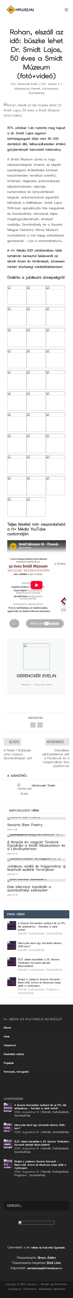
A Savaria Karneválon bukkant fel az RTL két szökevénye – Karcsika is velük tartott (41, 926)
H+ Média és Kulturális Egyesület (46, 1247)
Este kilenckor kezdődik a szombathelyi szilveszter (29, 888)
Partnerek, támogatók (16, 1071)
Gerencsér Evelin (27, 84)
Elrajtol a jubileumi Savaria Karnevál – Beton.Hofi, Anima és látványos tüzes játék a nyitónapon (40, 982)
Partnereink (29, 1289)
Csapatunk (10, 1045)
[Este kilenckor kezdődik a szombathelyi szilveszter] (36, 880)
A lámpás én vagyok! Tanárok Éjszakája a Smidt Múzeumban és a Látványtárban (36, 845)
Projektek (9, 1063)
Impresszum (14, 1289)
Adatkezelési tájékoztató (51, 1289)
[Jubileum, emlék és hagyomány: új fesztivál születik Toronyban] (36, 859)
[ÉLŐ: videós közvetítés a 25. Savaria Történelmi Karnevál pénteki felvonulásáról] (11, 961)
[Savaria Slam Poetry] (36, 818)
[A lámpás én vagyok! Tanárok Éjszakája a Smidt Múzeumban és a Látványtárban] (36, 835)
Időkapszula (21, 88)
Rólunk (7, 1027)
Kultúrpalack (50, 88)
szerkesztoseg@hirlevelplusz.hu (44, 1268)
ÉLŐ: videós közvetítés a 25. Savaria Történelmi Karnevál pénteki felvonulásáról (38, 962)
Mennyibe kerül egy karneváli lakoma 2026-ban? (39, 944)
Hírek (7, 1036)
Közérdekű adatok (14, 1054)
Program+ (52, 989)
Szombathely (36, 93)
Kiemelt (35, 88)
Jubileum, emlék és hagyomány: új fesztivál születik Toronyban (36, 868)
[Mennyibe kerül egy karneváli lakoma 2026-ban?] (11, 945)
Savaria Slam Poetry (25, 825)
